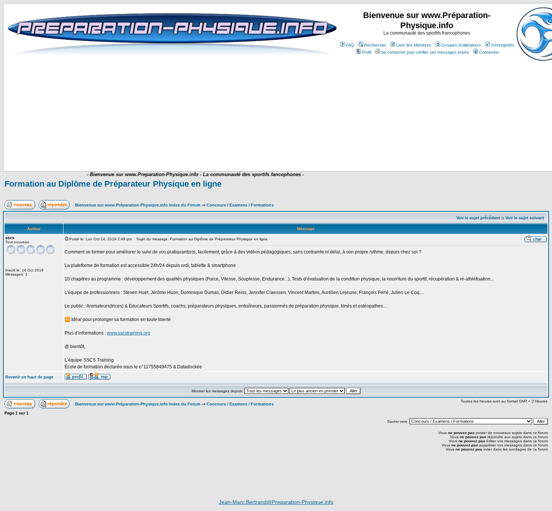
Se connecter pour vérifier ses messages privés (425, 52)
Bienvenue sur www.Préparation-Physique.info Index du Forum (138, 205)
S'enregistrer (502, 45)
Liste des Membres (413, 45)
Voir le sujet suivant (524, 218)
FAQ (350, 45)
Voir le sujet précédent (478, 218)
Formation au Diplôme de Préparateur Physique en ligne (113, 183)
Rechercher (375, 45)
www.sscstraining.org (128, 333)
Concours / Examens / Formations (240, 205)
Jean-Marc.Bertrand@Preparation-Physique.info (276, 502)
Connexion (489, 52)
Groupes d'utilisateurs (461, 45)
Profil (366, 52)
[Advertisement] (156, 149)
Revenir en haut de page (29, 377)
